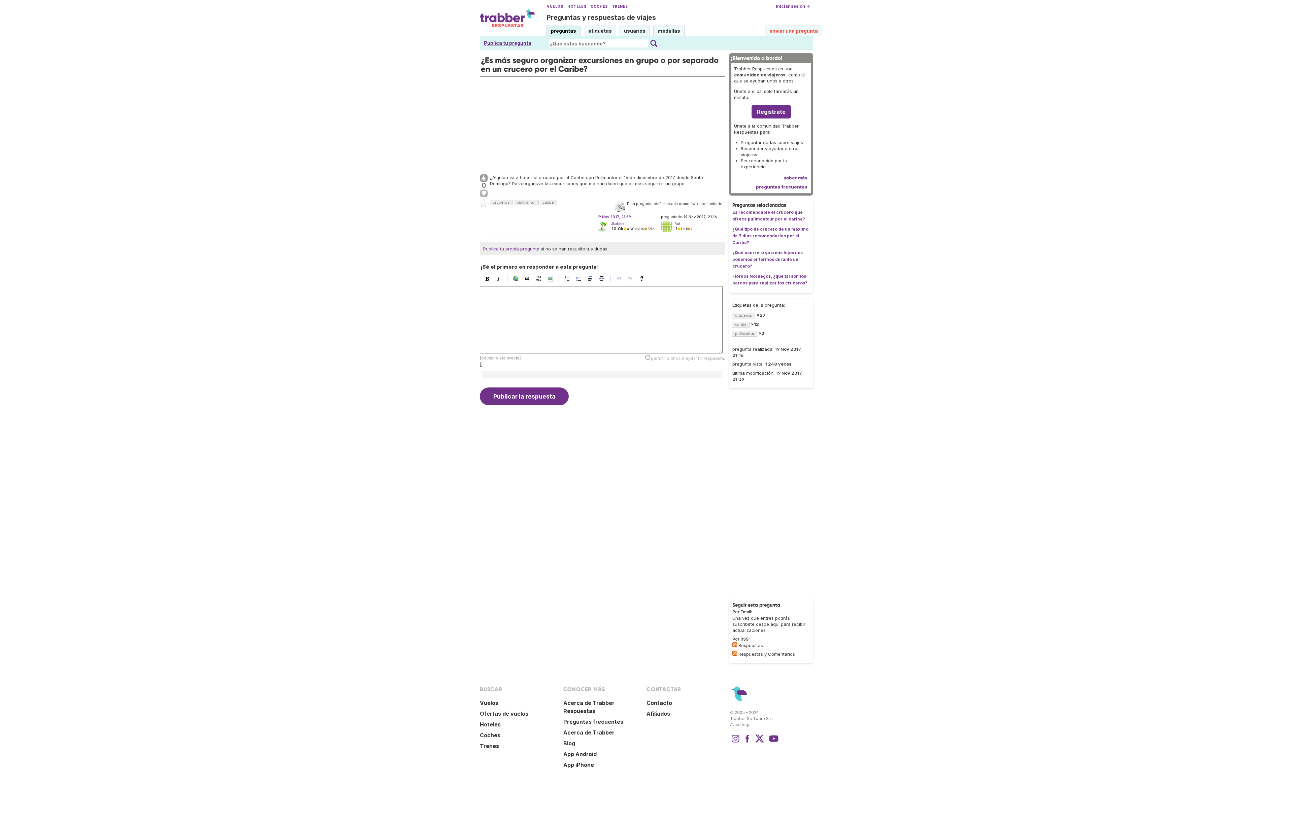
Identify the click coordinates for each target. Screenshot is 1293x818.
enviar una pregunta (793, 31)
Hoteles (576, 6)
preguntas (563, 31)
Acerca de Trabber (589, 732)
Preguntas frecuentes (593, 721)
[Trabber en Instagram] (735, 742)
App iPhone (578, 764)
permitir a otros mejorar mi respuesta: (688, 358)
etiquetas (600, 31)
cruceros (501, 202)
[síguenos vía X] (759, 742)
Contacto (659, 703)
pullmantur (526, 202)
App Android (580, 754)
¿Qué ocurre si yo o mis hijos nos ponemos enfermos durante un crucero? (767, 259)
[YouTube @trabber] (772, 742)
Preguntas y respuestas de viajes (601, 17)
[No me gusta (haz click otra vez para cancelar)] (484, 194)
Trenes (620, 6)
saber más (795, 177)
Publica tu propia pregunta (511, 248)
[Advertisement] (602, 124)
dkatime (617, 223)
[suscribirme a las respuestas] (734, 644)
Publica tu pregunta (507, 43)
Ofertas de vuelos (504, 713)
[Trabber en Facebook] (747, 742)
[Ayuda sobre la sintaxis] (643, 278)
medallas (669, 31)
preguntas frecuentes (781, 187)
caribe (548, 202)
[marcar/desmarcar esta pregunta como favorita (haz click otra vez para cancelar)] (484, 203)
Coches (599, 6)
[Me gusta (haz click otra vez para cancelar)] (484, 178)
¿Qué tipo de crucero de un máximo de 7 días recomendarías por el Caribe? (770, 236)
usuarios (634, 31)
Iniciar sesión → (793, 6)
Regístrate (771, 111)
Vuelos (555, 6)
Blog (569, 743)
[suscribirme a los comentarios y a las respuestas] (734, 653)
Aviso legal (741, 724)
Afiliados (658, 713)
